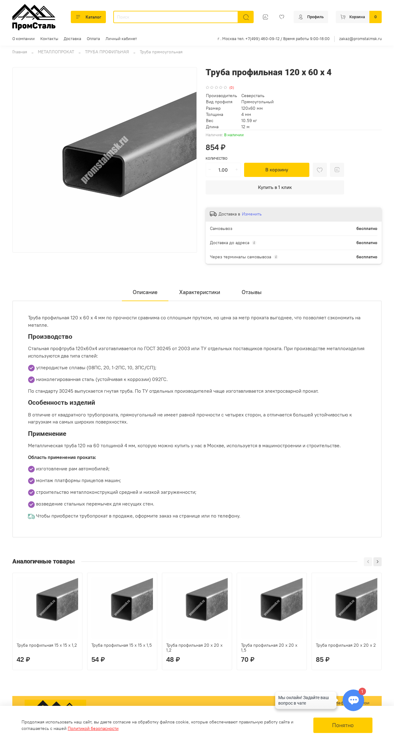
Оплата (93, 38)
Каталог (93, 17)
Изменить (252, 214)
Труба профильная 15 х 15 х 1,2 (47, 645)
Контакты (49, 38)
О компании (23, 38)
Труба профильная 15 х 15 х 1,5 (121, 645)
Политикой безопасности (93, 728)
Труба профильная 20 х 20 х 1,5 (269, 647)
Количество (216, 159)
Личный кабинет (121, 38)
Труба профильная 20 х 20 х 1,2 (194, 647)
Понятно (343, 725)
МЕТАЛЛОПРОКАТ (56, 52)
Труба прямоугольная (161, 52)
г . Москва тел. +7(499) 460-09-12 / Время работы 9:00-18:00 (274, 38)
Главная (19, 52)
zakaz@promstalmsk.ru (360, 38)
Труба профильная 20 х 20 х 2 (346, 645)
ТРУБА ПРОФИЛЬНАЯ (107, 52)
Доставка (72, 38)
